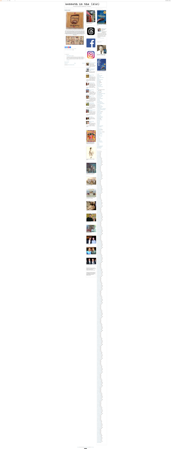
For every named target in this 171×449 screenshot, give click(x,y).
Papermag (98, 122)
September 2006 (99, 427)
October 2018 (99, 260)
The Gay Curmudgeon (100, 98)
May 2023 (98, 196)
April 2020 (98, 239)
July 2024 (98, 180)
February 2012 (99, 352)
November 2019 (99, 245)
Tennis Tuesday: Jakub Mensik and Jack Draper (92, 70)
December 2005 (99, 437)
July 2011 (98, 360)
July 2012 (98, 346)
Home (75, 63)
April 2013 (98, 336)
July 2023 (98, 194)
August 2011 (98, 359)
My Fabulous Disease (100, 116)
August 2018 (98, 262)
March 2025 (98, 171)
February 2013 (99, 338)
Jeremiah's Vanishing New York (101, 109)
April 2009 (98, 391)
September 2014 (99, 316)
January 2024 (99, 187)
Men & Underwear (99, 113)
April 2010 (98, 377)
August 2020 (98, 234)
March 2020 (98, 240)
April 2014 (98, 322)
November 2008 (99, 397)
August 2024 (98, 179)
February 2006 (99, 435)
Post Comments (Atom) (71, 64)
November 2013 (99, 328)
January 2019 (99, 256)
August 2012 (98, 345)
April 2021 (98, 225)
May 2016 (98, 293)
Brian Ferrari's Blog (99, 84)
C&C (97, 87)
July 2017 (98, 277)
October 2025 (99, 163)
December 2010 (99, 368)
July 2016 (98, 291)
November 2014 (99, 314)
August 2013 (98, 331)
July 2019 (98, 249)
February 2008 (99, 407)
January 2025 (99, 173)
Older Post (83, 63)
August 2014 (98, 317)
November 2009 (99, 383)
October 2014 (99, 315)
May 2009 (98, 390)
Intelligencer (98, 104)
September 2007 (99, 413)
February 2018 (99, 269)
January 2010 (99, 381)
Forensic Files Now (99, 96)
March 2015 (98, 309)
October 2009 (99, 384)
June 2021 (98, 223)
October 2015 (99, 301)
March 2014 (98, 323)
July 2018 (98, 263)
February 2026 (99, 158)
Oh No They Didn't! (99, 119)
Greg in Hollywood (99, 101)
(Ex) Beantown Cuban (100, 79)
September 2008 (99, 399)
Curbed (98, 88)
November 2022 (99, 203)
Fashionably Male (99, 94)
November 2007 (99, 411)
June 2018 (98, 264)
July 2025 (98, 166)
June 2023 (98, 195)
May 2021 (98, 224)
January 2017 (99, 284)
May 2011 (98, 362)
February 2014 (99, 324)
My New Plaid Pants (99, 117)
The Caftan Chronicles (100, 86)
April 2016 (98, 294)
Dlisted (98, 92)
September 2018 (99, 261)
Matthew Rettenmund (69, 55)
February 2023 (99, 200)
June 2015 (98, 306)
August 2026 (98, 151)
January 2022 (99, 215)
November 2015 (99, 300)
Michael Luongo (99, 115)
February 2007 (99, 421)
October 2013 (99, 329)
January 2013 (99, 339)
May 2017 (98, 279)
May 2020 (98, 238)
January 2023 (99, 201)
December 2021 (99, 216)
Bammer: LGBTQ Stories (100, 77)
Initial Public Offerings (100, 106)
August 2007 (98, 414)
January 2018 (99, 270)
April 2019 (98, 253)
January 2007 (99, 422)
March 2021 (98, 226)
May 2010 (98, 376)
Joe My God (98, 110)
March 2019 (98, 254)
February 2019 (99, 255)
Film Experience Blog (100, 95)
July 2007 (98, 415)
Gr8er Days (98, 100)
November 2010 (99, 369)
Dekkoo (98, 89)
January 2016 (99, 298)
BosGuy (98, 82)
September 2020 (99, 233)
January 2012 (99, 353)
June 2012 (98, 347)
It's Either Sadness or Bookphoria (101, 108)
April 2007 (98, 419)
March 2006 (98, 434)
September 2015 (99, 302)
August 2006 (98, 428)
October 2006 (99, 426)
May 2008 (98, 404)
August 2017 (98, 276)
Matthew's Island (99, 112)
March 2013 (98, 337)
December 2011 (99, 354)
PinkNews (98, 123)
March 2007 (98, 420)
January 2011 (99, 367)
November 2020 (99, 231)
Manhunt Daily (99, 111)
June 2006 (98, 430)
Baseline (98, 78)
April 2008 (98, 405)
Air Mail (98, 74)
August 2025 (98, 165)
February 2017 (99, 283)
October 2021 (99, 218)
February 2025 (99, 172)
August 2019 (98, 248)
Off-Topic (98, 118)
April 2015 (98, 308)
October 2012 (99, 343)
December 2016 (99, 285)
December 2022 (99, 202)
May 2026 (98, 155)
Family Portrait (67, 10)
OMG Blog (98, 120)
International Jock (99, 105)
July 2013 (98, 332)
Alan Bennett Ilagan (99, 75)
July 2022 (98, 208)
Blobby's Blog (99, 80)
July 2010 (98, 374)
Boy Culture (98, 83)
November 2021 (99, 217)
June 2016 (98, 292)
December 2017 (99, 271)
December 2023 (99, 188)
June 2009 (98, 389)
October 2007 (99, 412)
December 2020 (99, 230)
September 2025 (99, 164)
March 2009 (98, 392)
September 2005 (99, 441)
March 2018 (98, 268)
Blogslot (98, 81)
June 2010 (98, 375)
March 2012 (98, 351)
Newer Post (66, 63)
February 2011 (99, 366)
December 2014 (99, 313)
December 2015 (99, 299)
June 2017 (98, 278)
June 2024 (98, 181)
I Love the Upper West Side (100, 103)
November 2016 (99, 286)
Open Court (98, 121)
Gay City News (99, 97)
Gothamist (98, 99)
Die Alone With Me (99, 91)
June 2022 (98, 209)
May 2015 (98, 307)
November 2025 (99, 162)
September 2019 (99, 247)
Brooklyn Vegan (99, 85)
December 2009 (99, 382)
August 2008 (98, 400)
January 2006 (99, 436)
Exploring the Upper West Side (101, 93)
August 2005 (98, 442)
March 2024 (98, 185)
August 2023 (98, 193)
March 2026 (98, 157)
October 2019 (99, 246)
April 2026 (98, 156)
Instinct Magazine (99, 107)
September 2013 (99, 330)
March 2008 (98, 406)
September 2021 (99, 219)
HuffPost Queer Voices (100, 102)
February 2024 (99, 186)
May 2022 (98, 210)
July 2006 (98, 429)
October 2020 (99, 232)
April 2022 (98, 211)
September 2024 (99, 178)
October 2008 (99, 398)
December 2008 (99, 396)
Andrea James (99, 76)
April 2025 (98, 170)
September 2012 (99, 344)
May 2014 (98, 321)
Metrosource (98, 114)
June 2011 (98, 361)
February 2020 (99, 241)
